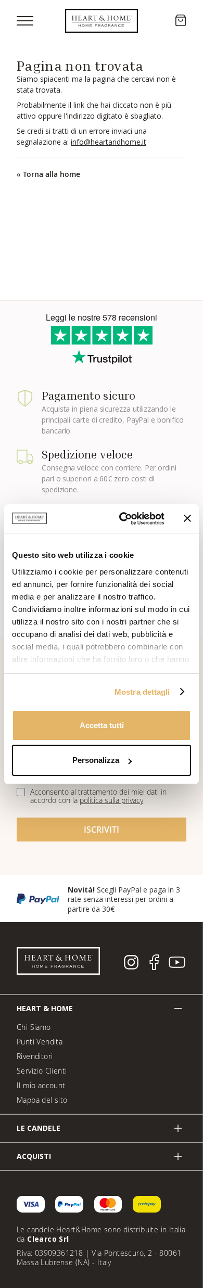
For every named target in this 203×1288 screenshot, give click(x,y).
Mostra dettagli (142, 691)
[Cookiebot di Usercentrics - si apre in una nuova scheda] (123, 518)
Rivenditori (35, 1056)
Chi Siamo (34, 1027)
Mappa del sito (42, 1100)
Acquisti (34, 1156)
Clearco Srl (48, 1239)
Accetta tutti (102, 725)
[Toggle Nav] (25, 20)
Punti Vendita (39, 1042)
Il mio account (41, 1085)
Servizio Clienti (42, 1071)
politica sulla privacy (111, 800)
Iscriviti (101, 829)
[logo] (101, 21)
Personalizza (95, 760)
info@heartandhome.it (108, 142)
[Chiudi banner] (187, 518)
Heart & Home (45, 1008)
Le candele (38, 1128)
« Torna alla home (48, 174)
